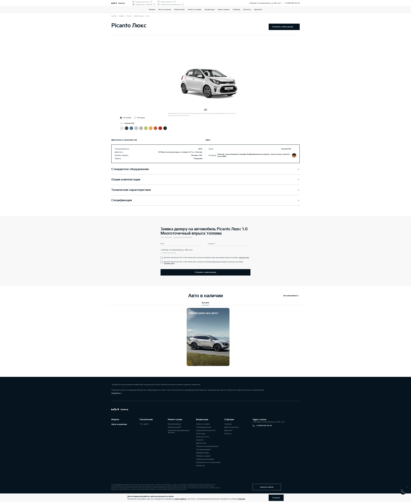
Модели (152, 10)
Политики (241, 499)
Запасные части (202, 437)
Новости (227, 434)
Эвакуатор (200, 466)
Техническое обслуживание (207, 446)
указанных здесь (243, 257)
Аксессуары (201, 434)
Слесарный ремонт (203, 450)
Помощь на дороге (203, 456)
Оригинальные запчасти (205, 430)
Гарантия (199, 440)
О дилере (228, 424)
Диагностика (201, 443)
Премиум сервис (202, 453)
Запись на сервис (195, 10)
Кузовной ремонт (175, 424)
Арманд (121, 3)
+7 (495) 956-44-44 (292, 3)
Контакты (247, 10)
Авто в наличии (164, 10)
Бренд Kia (258, 10)
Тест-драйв (144, 424)
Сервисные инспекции (205, 459)
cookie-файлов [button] (180, 499)
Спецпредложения (203, 427)
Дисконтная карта (231, 427)
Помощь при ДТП (174, 427)
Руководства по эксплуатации (208, 462)
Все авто (205, 303)
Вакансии (228, 430)
